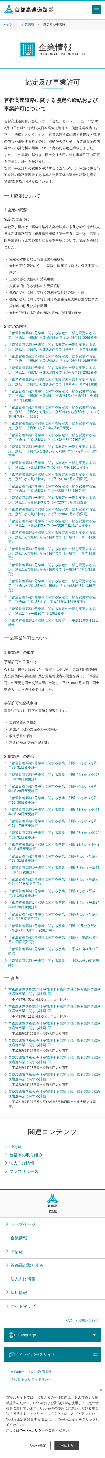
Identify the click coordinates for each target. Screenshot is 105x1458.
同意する (67, 1445)
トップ (7, 24)
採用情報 (18, 1292)
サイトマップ (22, 1306)
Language (27, 1334)
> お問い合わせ (86, 1320)
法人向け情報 (22, 1278)
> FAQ (67, 1320)
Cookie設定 (38, 1445)
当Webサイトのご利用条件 (31, 1372)
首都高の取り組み (27, 1265)
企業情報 (27, 24)
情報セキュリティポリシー (31, 1379)
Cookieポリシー (32, 1430)
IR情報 (16, 1251)
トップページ (22, 1224)
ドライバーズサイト (37, 1354)
